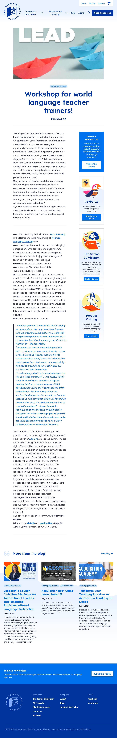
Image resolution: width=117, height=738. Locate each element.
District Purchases (41, 707)
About (81, 13)
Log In (83, 3)
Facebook (92, 699)
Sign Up (92, 3)
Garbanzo (37, 711)
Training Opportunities (58, 86)
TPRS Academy (57, 234)
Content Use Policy (69, 707)
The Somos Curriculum (43, 699)
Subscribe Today (91, 165)
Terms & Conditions (82, 729)
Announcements (67, 586)
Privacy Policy (66, 729)
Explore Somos (91, 279)
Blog (72, 13)
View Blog (105, 553)
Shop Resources (102, 12)
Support (101, 3)
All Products (38, 703)
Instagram (93, 703)
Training (37, 715)
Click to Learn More (91, 217)
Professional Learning (55, 13)
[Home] (12, 11)
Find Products (91, 336)
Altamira (33, 438)
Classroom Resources (30, 13)
